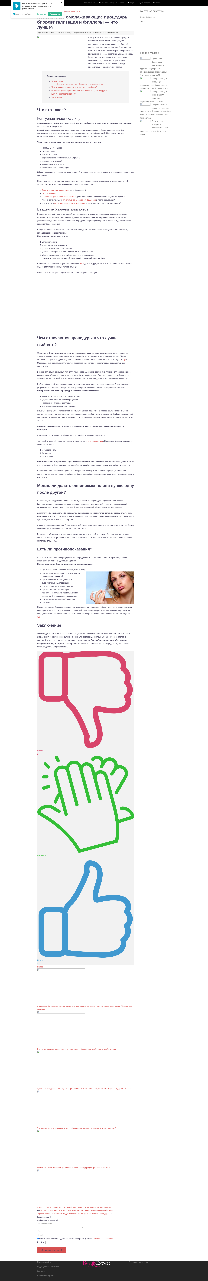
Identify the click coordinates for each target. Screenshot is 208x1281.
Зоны (142, 21)
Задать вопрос (144, 3)
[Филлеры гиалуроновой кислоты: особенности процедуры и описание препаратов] (61, 1187)
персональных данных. (102, 1239)
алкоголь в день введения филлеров (79, 200)
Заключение (56, 97)
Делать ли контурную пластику (55, 190)
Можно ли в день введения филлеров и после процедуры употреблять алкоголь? (73, 1168)
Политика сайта (44, 1262)
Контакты (156, 3)
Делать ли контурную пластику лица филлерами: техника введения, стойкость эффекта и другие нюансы (84, 1089)
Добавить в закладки (65, 33)
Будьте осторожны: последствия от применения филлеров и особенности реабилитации (76, 1049)
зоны (81, 264)
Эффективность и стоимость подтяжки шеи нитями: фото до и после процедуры (73, 1214)
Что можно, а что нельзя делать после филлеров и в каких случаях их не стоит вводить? (76, 1128)
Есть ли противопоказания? (63, 94)
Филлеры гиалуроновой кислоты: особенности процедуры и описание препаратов (74, 1207)
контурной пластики (94, 441)
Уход (122, 3)
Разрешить (55, 14)
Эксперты (131, 3)
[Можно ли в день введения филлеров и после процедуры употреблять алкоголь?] (61, 1148)
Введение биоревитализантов (91, 84)
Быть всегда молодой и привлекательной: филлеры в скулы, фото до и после (154, 127)
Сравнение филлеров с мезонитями (58, 197)
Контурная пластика (152, 11)
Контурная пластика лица (67, 84)
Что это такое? (58, 81)
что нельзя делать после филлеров (69, 203)
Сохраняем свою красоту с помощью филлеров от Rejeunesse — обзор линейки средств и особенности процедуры (155, 111)
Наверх (40, 967)
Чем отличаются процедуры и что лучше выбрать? (74, 87)
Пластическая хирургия (107, 3)
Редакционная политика (48, 1267)
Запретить (41, 14)
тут (124, 360)
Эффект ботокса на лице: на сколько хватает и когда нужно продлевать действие (76, 1210)
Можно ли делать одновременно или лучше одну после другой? (79, 90)
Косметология (89, 3)
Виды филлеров (49, 193)
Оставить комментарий (51, 1250)
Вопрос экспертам (45, 1276)
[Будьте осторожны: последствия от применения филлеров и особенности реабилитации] (61, 1029)
